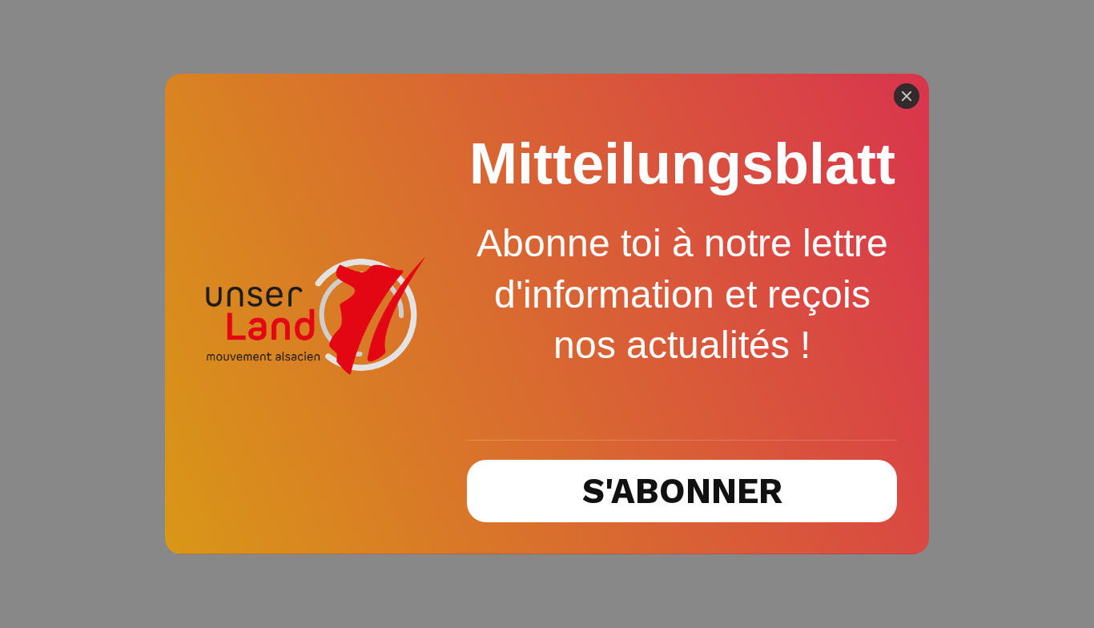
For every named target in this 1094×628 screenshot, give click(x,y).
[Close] (906, 96)
